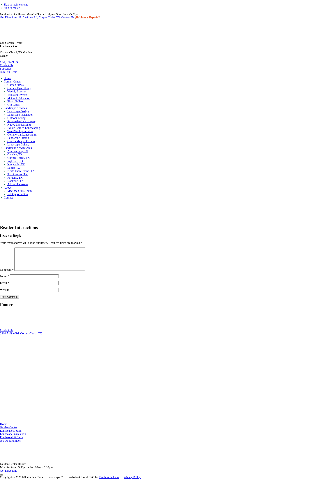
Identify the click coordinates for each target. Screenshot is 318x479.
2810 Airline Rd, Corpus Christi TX (39, 17)
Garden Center (8, 427)
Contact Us (67, 17)
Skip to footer (12, 7)
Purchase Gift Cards (11, 437)
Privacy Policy (132, 477)
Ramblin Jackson (109, 477)
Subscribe (5, 68)
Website (4, 289)
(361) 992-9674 (9, 62)
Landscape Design (11, 430)
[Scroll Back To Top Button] (1, 475)
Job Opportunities (10, 440)
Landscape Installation (13, 434)
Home (3, 424)
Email (4, 283)
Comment (7, 269)
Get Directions (8, 17)
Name (4, 276)
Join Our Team (8, 71)
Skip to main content (16, 4)
